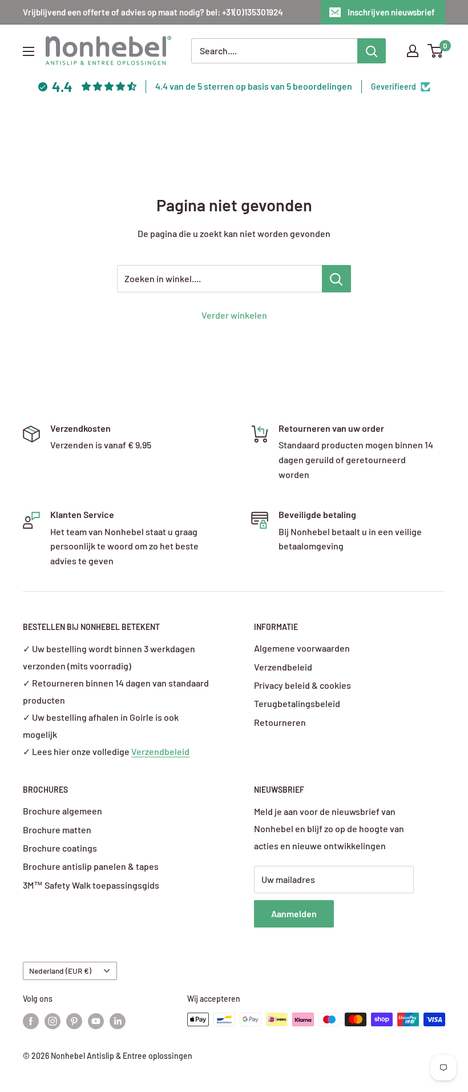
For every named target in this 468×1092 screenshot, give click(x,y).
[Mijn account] (412, 51)
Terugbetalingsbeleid (297, 703)
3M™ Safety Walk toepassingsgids (91, 885)
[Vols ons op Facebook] (31, 1021)
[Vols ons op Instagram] (52, 1021)
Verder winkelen (234, 315)
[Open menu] (28, 51)
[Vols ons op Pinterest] (74, 1021)
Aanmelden (294, 913)
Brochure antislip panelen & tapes (91, 866)
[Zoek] (371, 50)
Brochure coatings (60, 847)
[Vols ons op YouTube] (96, 1021)
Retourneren (280, 722)
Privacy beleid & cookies (302, 685)
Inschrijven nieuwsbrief (391, 12)
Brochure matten (57, 829)
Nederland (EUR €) (60, 970)
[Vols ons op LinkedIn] (118, 1021)
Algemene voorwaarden (302, 648)
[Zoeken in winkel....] (336, 278)
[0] (436, 51)
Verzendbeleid (160, 751)
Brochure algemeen (62, 810)
